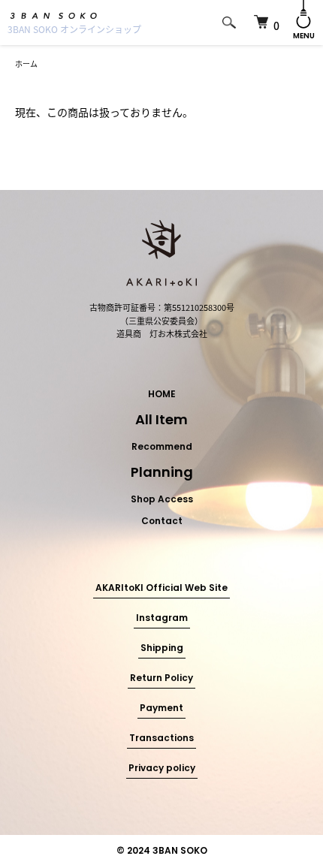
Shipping (161, 648)
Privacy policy (161, 768)
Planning (162, 474)
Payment (161, 708)
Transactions (161, 738)
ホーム (26, 63)
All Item (161, 421)
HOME (162, 394)
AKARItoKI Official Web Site (161, 588)
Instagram (162, 618)
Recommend (161, 447)
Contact (162, 521)
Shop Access (162, 500)
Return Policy (161, 678)
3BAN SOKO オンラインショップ (74, 29)
